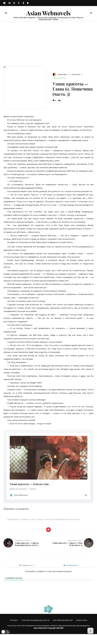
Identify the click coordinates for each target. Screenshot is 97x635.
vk (9, 3)
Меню (91, 13)
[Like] (48, 529)
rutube (28, 3)
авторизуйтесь (71, 565)
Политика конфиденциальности (36, 620)
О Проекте (14, 620)
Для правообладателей (63, 620)
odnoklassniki (23, 3)
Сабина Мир (62, 74)
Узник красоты (59, 78)
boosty (14, 3)
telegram (4, 3)
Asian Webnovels (48, 13)
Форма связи (81, 620)
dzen (19, 3)
